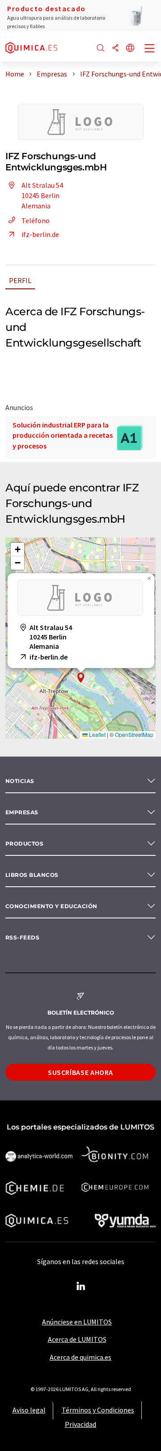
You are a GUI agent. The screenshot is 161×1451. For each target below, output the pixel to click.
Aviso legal (29, 1409)
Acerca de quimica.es (80, 1357)
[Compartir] (115, 48)
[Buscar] (100, 48)
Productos (24, 843)
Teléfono (35, 220)
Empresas (21, 812)
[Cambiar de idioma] (130, 48)
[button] (81, 678)
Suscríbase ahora (80, 1072)
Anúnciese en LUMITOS (77, 1321)
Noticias (19, 781)
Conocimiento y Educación (51, 906)
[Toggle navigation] (150, 49)
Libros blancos (32, 874)
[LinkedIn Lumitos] (80, 1286)
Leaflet (97, 734)
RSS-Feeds (22, 937)
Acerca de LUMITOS (77, 1339)
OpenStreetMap (134, 734)
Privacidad (80, 1424)
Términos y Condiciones (98, 1409)
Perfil (20, 280)
